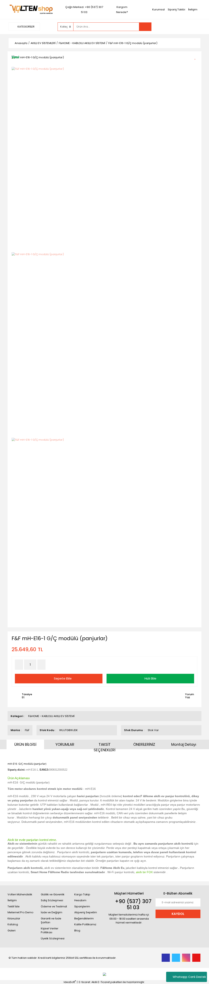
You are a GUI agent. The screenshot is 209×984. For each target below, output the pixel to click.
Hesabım (80, 900)
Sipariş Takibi (176, 9)
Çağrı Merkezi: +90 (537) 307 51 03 (84, 9)
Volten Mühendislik (20, 894)
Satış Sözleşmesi (52, 900)
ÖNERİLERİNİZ (144, 744)
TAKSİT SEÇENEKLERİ (104, 747)
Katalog (13, 924)
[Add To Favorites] (196, 57)
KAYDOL (178, 914)
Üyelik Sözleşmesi (52, 938)
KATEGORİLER (25, 27)
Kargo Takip (82, 894)
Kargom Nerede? (122, 9)
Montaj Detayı (183, 744)
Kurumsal (158, 9)
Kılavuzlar (14, 918)
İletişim (192, 9)
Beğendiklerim (84, 918)
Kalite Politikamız (85, 924)
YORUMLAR (65, 744)
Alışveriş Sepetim (85, 912)
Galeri (12, 930)
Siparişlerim (82, 906)
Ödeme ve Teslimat (54, 906)
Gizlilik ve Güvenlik (52, 894)
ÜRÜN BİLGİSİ (25, 744)
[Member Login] (170, 26)
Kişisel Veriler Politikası (49, 930)
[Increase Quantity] (41, 665)
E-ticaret (84, 982)
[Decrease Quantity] (19, 665)
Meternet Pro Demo (20, 912)
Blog (77, 930)
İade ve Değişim (51, 912)
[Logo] (31, 9)
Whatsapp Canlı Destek (189, 977)
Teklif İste (14, 906)
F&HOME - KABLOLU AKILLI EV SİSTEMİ (51, 716)
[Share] (196, 64)
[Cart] (194, 26)
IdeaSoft (70, 982)
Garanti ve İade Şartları (51, 920)
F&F (27, 730)
